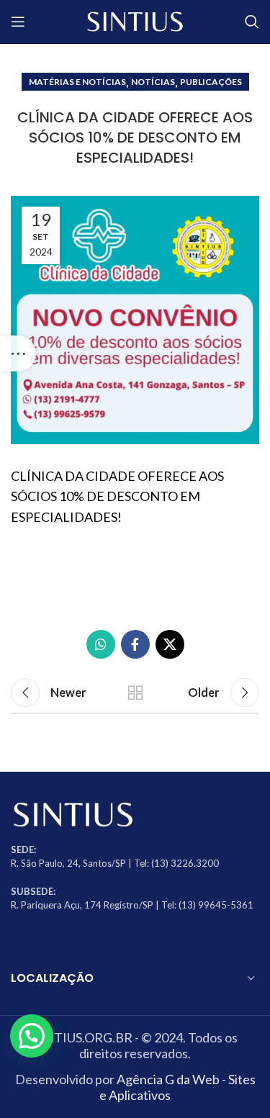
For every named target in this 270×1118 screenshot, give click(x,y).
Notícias (153, 81)
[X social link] (170, 644)
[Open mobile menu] (18, 21)
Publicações (211, 81)
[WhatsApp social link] (100, 644)
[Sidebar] (18, 353)
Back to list (135, 692)
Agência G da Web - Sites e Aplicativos (177, 1087)
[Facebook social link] (135, 644)
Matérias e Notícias (77, 81)
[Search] (252, 21)
